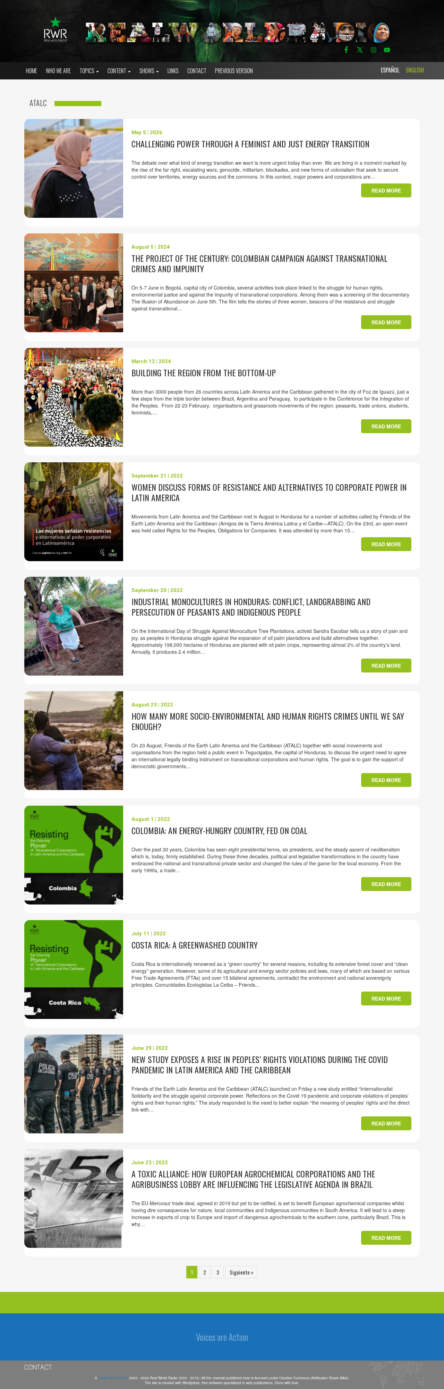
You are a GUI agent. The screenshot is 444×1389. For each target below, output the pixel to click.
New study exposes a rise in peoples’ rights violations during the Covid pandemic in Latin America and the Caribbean (259, 1064)
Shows (147, 71)
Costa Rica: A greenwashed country (194, 944)
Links (173, 71)
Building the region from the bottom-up (203, 372)
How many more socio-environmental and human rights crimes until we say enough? (267, 721)
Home (31, 71)
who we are (58, 71)
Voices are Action (222, 1336)
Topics (87, 71)
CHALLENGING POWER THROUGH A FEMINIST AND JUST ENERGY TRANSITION (250, 143)
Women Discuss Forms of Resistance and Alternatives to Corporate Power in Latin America (269, 492)
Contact (196, 71)
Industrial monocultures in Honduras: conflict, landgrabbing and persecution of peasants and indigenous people (250, 606)
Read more (386, 190)
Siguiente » (241, 1272)
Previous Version (234, 71)
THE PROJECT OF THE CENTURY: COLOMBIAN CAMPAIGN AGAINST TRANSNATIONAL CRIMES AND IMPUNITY (259, 263)
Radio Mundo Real (113, 1377)
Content (117, 71)
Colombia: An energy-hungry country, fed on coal (219, 830)
